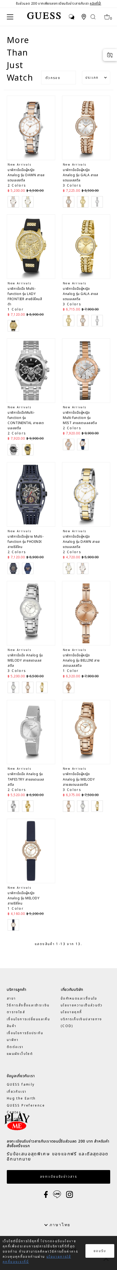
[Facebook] (46, 1194)
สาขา (11, 998)
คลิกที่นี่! (95, 3)
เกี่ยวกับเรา (16, 1091)
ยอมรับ (100, 1250)
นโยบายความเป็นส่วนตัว (82, 1005)
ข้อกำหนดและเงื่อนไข (79, 998)
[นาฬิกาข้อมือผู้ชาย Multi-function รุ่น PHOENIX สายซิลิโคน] (31, 494)
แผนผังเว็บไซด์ (20, 1053)
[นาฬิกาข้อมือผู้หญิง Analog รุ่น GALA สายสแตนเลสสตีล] (86, 128)
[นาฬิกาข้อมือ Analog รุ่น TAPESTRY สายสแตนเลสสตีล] (31, 732)
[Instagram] (69, 1194)
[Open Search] (93, 17)
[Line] (57, 1194)
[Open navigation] (12, 17)
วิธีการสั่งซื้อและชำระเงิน (28, 1005)
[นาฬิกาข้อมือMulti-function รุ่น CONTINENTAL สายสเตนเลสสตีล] (31, 371)
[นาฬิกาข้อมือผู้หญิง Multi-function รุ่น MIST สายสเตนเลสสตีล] (86, 371)
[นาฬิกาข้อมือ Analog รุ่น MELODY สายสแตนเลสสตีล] (31, 613)
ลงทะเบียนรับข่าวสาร (58, 1176)
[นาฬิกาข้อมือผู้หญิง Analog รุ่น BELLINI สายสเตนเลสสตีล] (86, 613)
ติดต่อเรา (15, 1046)
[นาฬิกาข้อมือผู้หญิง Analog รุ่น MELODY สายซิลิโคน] (31, 851)
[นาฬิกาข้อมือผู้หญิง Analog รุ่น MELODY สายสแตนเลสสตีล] (86, 732)
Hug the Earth (21, 1098)
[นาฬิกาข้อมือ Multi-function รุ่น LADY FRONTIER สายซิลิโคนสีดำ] (31, 247)
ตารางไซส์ (16, 1012)
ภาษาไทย (59, 1225)
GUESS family (21, 1084)
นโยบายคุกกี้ (71, 1012)
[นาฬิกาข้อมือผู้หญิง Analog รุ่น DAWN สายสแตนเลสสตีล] (31, 128)
